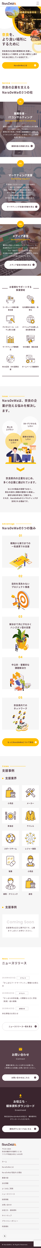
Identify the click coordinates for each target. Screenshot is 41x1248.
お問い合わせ (7, 1205)
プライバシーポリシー (10, 1221)
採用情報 (5, 1199)
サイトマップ (7, 1215)
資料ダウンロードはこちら (20, 1129)
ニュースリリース (8, 1194)
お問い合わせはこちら (20, 1077)
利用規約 (5, 1226)
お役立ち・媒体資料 (9, 1210)
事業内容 (5, 1178)
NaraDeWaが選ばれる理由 (12, 1172)
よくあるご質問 (7, 1188)
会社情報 (5, 1183)
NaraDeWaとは (20, 65)
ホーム (4, 1161)
